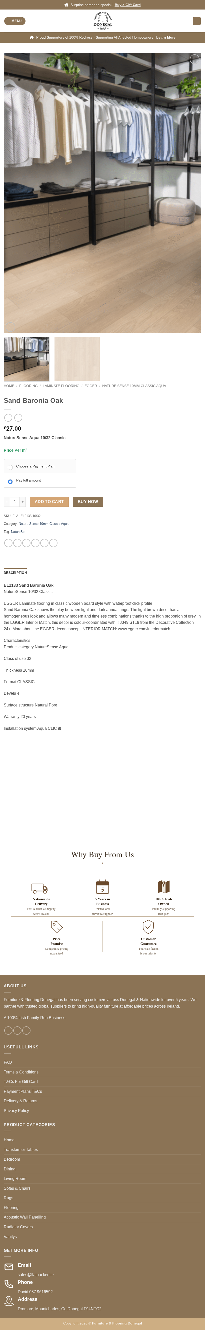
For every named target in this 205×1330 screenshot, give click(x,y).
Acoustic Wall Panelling (25, 1217)
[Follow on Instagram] (17, 1030)
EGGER (90, 386)
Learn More (166, 37)
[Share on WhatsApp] (8, 543)
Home (9, 386)
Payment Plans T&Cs (23, 1091)
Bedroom (12, 1159)
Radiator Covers (18, 1227)
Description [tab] (15, 573)
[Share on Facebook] (17, 543)
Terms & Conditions (21, 1072)
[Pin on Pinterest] (44, 543)
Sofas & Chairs (17, 1188)
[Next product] (8, 418)
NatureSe (17, 532)
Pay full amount (28, 480)
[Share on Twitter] (26, 543)
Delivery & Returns (20, 1101)
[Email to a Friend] (35, 543)
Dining (10, 1169)
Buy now (88, 502)
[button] (15, 21)
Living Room (15, 1178)
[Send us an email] (26, 1030)
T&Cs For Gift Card (21, 1081)
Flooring (28, 386)
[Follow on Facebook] (8, 1030)
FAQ (8, 1062)
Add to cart (49, 502)
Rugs (8, 1198)
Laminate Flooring (61, 386)
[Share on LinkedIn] (53, 543)
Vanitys (10, 1237)
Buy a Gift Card (128, 5)
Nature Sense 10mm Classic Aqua (134, 386)
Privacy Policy (16, 1111)
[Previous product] (18, 418)
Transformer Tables (21, 1149)
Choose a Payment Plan (35, 466)
